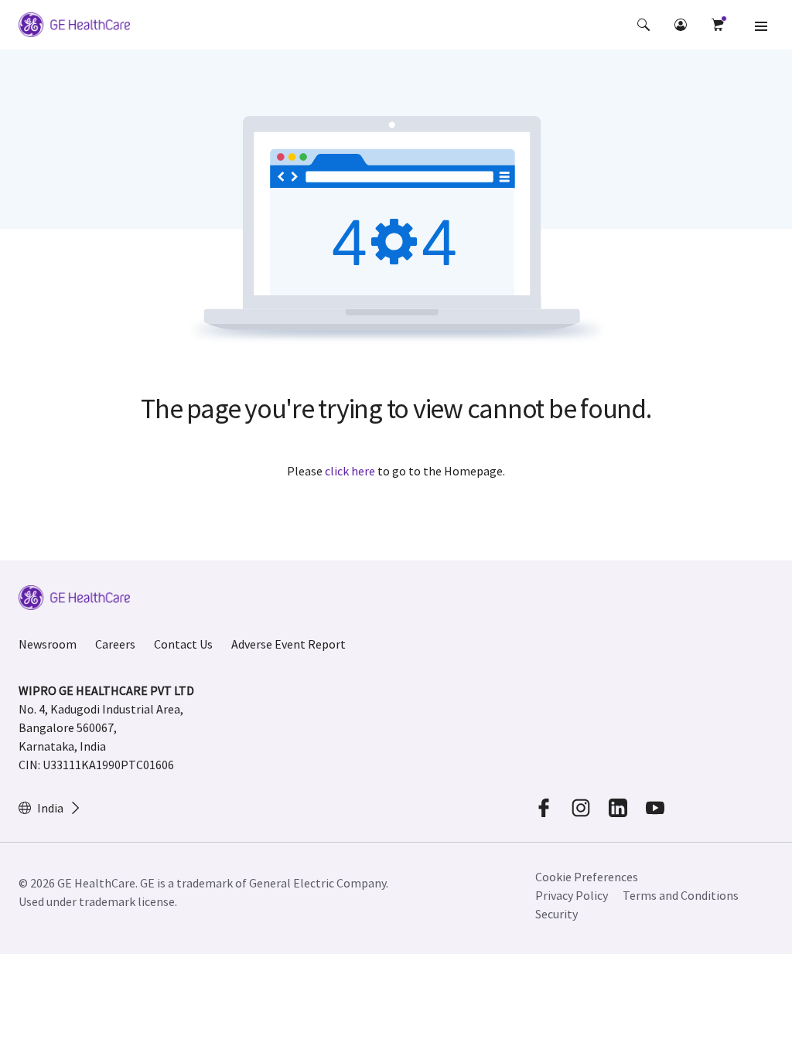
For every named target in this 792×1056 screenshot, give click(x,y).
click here (350, 471)
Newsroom (48, 644)
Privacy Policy (571, 895)
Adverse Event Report (288, 644)
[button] (643, 24)
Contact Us (183, 644)
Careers (115, 644)
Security (556, 913)
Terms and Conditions (681, 895)
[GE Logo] (74, 27)
